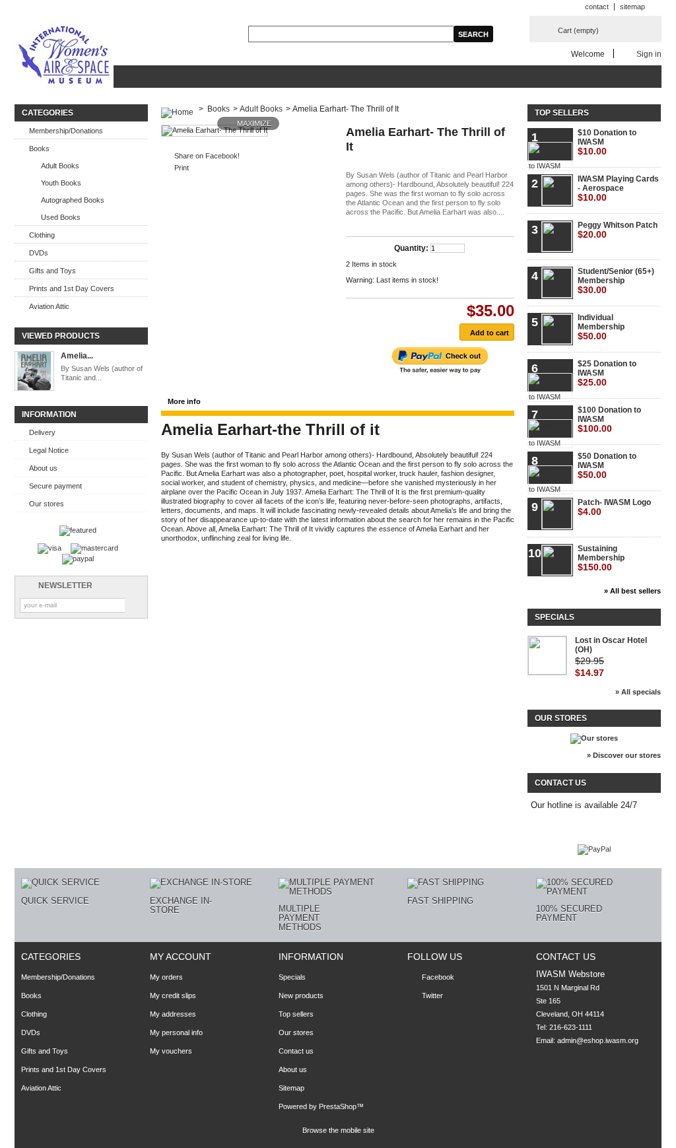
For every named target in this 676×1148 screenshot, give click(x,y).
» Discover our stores (624, 755)
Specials (554, 617)
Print (181, 168)
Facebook (438, 977)
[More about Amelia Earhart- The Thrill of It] (34, 372)
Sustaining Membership (601, 558)
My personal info (176, 1032)
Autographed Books (72, 200)
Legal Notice (49, 450)
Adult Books (60, 166)
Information (49, 414)
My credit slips (173, 995)
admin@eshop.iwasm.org (597, 1040)
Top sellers (562, 113)
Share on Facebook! (207, 156)
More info (184, 401)
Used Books (61, 217)
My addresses (173, 1014)
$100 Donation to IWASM (609, 419)
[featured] (77, 530)
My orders (166, 977)
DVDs (38, 253)
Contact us (296, 1051)
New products (301, 995)
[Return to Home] (177, 109)
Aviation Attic (49, 306)
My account (180, 956)
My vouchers (171, 1051)
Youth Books (61, 183)
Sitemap (291, 1088)
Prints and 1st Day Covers (71, 288)
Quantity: (411, 248)
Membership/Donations (66, 131)
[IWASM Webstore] (64, 56)
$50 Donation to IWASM (607, 466)
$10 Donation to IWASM (607, 142)
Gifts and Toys (52, 271)
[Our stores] (594, 738)
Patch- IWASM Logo (614, 507)
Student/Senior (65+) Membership (616, 281)
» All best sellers (632, 591)
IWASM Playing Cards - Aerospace (618, 188)
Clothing (42, 235)
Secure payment (55, 486)
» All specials (638, 692)
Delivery (42, 432)
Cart (578, 30)
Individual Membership (601, 327)
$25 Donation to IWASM (607, 373)
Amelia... (77, 355)
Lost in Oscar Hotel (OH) (611, 645)
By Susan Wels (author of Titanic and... (102, 373)
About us (43, 468)
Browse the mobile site (338, 1130)
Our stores (46, 504)
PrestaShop (337, 1106)
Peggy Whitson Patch (618, 230)
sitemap (632, 7)
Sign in (648, 54)
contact (597, 7)
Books (39, 148)
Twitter (432, 995)
